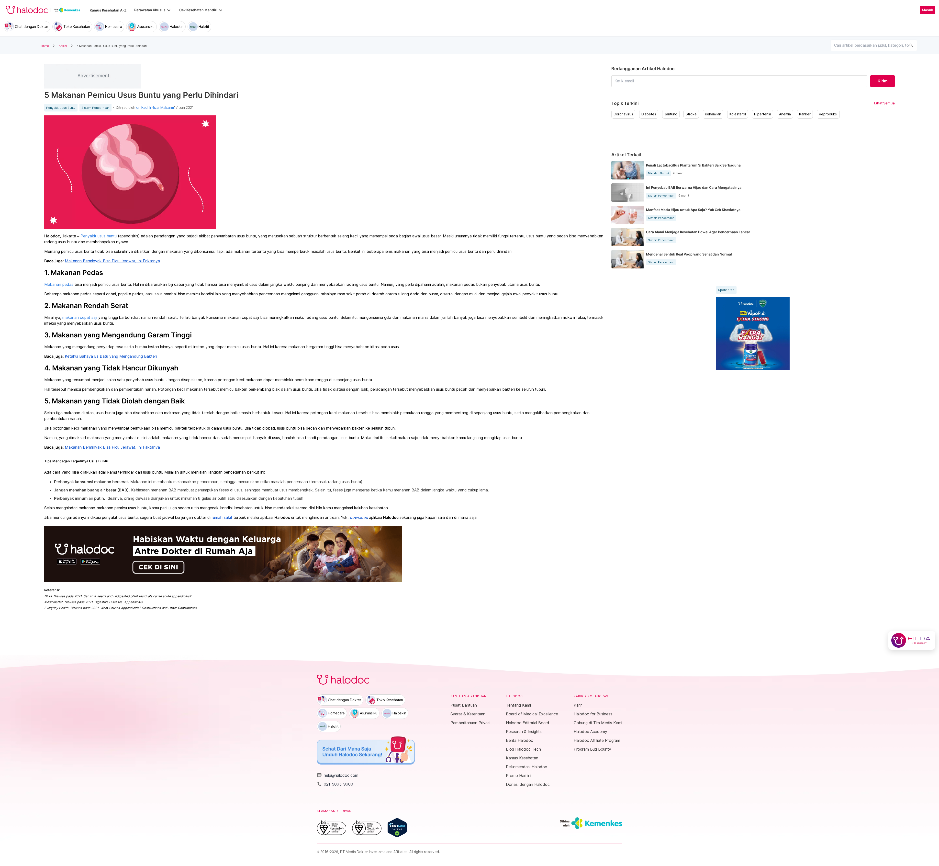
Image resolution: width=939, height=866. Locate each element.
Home (45, 46)
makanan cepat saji (79, 317)
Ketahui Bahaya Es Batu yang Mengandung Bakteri (111, 356)
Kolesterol (737, 114)
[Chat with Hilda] (911, 640)
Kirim (882, 81)
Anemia (785, 114)
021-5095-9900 (335, 784)
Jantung (670, 114)
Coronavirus (623, 114)
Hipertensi (762, 114)
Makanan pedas (58, 284)
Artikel (63, 46)
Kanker (805, 114)
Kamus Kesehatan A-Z (108, 10)
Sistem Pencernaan (95, 108)
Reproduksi (828, 114)
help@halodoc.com (337, 775)
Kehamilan (713, 114)
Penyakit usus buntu (98, 235)
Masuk (927, 10)
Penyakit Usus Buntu (61, 108)
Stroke (691, 114)
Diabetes (648, 114)
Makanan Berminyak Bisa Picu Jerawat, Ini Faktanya (112, 260)
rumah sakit (222, 517)
